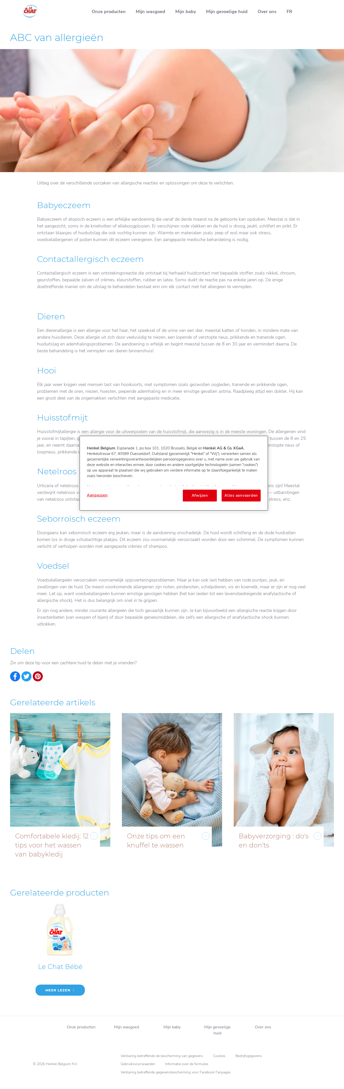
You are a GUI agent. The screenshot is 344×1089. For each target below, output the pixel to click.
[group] (172, 793)
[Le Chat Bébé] (60, 953)
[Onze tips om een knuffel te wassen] (172, 793)
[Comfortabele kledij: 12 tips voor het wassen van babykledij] (60, 793)
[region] (173, 473)
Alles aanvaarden (241, 495)
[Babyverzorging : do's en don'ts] (284, 793)
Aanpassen (97, 495)
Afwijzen (200, 495)
